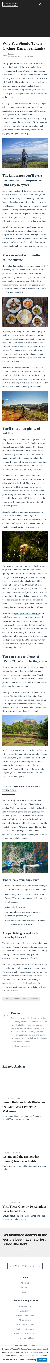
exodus (6, 999)
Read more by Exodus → (22, 1046)
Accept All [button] (42, 1360)
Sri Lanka (17, 70)
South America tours (25, 1329)
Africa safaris (25, 1320)
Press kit (25, 1292)
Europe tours (25, 1306)
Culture (6, 1098)
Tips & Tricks (15, 1203)
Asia (24, 999)
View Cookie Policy (28, 1359)
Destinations (34, 999)
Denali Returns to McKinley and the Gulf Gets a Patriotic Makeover (24, 1106)
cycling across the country (25, 613)
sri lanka (16, 999)
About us (25, 1283)
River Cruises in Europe (25, 1333)
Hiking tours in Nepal (25, 1338)
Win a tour (25, 1287)
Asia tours (25, 1311)
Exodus (11, 54)
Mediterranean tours (25, 1315)
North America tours (25, 1324)
